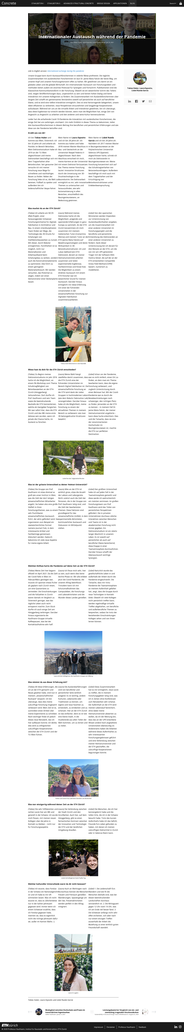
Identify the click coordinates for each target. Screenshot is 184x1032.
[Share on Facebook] (136, 101)
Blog (132, 3)
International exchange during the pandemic (65, 71)
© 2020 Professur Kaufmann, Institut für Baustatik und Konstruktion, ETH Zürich (34, 1029)
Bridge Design (103, 3)
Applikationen (120, 3)
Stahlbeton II (53, 3)
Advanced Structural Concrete (79, 3)
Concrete (9, 3)
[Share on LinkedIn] (129, 101)
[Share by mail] (150, 101)
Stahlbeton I (38, 3)
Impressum (98, 1027)
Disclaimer (111, 1027)
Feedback (142, 1027)
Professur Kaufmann (126, 1027)
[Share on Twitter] (143, 101)
